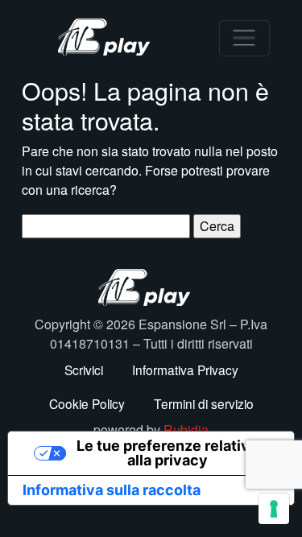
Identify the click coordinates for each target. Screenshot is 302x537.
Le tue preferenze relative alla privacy (168, 453)
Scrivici (83, 369)
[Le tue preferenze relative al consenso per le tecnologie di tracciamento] (274, 509)
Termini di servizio (204, 403)
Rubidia (186, 429)
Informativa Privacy (185, 369)
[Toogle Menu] (244, 38)
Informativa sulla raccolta (112, 489)
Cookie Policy (87, 403)
